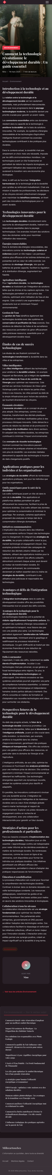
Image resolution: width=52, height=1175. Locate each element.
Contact (30, 1161)
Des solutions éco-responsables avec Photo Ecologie (23, 1037)
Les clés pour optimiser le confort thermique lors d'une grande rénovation (24, 1072)
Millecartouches (11, 1148)
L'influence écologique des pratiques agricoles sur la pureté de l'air (24, 1123)
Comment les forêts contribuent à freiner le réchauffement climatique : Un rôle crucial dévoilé (23, 1114)
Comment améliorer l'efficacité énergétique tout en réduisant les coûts (25, 1104)
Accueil (5, 81)
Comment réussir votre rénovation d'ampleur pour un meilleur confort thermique (24, 1021)
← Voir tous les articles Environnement (19, 992)
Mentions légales (17, 1161)
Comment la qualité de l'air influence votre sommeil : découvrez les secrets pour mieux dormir (23, 1047)
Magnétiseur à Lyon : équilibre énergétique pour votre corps (25, 1056)
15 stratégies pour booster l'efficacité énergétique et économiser (20, 1080)
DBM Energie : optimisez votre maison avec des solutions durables (25, 1088)
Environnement (11, 48)
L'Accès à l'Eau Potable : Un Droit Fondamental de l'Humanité (25, 1064)
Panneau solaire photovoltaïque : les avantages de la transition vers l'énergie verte (25, 1096)
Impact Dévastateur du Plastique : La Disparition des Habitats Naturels (21, 1029)
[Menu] (47, 2)
